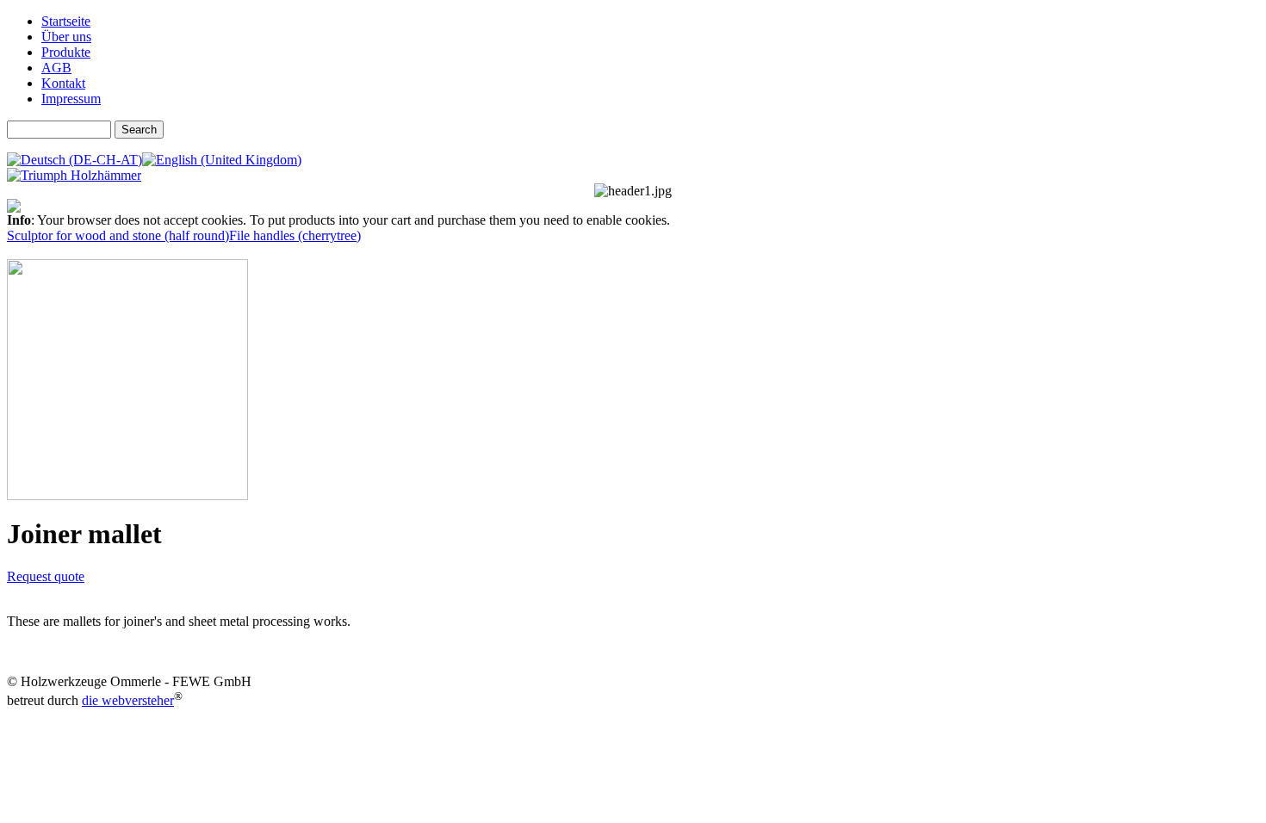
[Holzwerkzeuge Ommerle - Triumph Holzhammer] (74, 175)
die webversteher (128, 700)
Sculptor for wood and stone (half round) (118, 235)
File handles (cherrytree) (295, 235)
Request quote (45, 576)
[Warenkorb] (14, 208)
